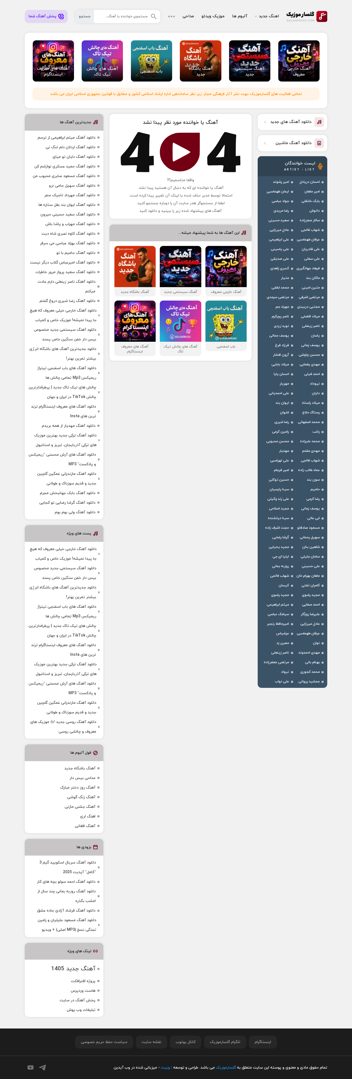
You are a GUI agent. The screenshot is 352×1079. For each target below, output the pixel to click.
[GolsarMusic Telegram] (42, 1067)
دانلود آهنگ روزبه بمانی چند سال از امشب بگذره (66, 896)
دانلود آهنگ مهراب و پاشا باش (70, 224)
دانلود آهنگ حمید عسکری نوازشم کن (64, 166)
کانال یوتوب (186, 1042)
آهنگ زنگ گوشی (81, 797)
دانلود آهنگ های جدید (291, 122)
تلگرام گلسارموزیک (225, 1042)
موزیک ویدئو (213, 16)
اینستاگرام (263, 1042)
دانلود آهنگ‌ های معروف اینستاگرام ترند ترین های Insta (63, 411)
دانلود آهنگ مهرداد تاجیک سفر (69, 195)
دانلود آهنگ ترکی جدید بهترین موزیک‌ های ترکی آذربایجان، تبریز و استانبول (65, 440)
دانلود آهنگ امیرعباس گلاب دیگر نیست (62, 262)
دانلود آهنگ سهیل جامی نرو (72, 185)
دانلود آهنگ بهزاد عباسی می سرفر (67, 243)
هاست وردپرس (83, 990)
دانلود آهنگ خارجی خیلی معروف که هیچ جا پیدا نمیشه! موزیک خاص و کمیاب (63, 315)
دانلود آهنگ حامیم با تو (75, 253)
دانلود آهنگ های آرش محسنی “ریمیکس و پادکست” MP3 (62, 459)
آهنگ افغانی (85, 826)
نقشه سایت (151, 1042)
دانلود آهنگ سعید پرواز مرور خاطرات (65, 272)
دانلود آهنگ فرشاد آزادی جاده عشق (66, 910)
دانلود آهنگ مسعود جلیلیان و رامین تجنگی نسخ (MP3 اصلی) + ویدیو (67, 925)
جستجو (84, 16)
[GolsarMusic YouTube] (31, 1067)
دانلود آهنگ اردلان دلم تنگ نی (70, 147)
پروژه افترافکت (83, 981)
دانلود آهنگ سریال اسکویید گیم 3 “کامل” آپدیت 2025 (67, 867)
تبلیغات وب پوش (81, 1010)
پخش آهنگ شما (42, 16)
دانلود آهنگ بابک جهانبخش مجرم (67, 493)
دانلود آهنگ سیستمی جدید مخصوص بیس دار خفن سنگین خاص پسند (65, 334)
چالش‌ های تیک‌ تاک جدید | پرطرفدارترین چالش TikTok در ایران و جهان (62, 392)
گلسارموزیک (307, 16)
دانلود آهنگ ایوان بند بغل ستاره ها (66, 205)
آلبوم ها (239, 16)
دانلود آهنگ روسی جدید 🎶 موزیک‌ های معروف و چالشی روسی (63, 726)
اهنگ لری (87, 816)
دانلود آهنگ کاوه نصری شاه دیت (68, 233)
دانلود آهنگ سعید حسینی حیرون (67, 214)
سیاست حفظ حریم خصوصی (104, 1042)
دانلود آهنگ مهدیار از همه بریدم (68, 425)
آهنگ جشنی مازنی (80, 806)
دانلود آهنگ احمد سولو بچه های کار (66, 881)
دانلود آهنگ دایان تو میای (74, 156)
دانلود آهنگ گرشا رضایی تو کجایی (67, 502)
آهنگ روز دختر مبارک (77, 787)
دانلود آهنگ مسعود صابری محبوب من (64, 176)
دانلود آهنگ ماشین (294, 143)
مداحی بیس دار (82, 778)
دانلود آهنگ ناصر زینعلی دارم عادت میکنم (66, 286)
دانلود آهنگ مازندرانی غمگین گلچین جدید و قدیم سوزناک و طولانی (66, 478)
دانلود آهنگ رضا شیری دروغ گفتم (67, 301)
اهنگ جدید (269, 16)
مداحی (188, 16)
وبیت (165, 1067)
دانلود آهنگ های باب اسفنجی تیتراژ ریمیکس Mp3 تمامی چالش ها (66, 373)
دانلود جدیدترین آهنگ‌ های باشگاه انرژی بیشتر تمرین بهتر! (62, 353)
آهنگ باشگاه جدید (79, 768)
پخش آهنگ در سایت (77, 1000)
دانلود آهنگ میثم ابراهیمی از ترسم (66, 137)
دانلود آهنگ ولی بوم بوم (75, 512)
